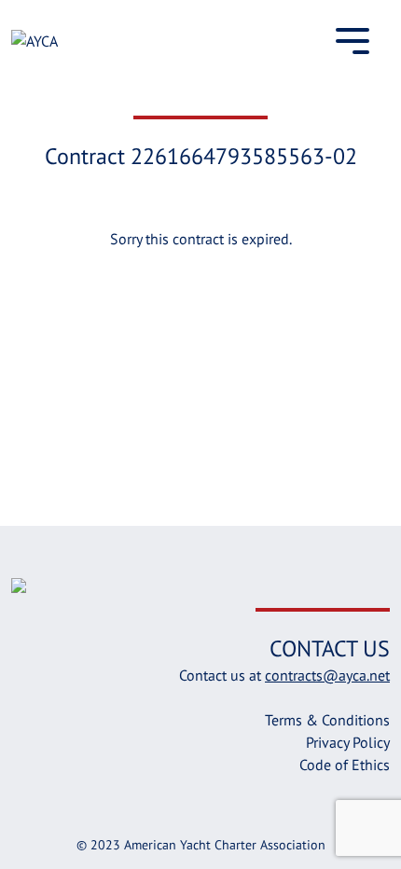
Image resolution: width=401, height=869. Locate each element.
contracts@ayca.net (327, 675)
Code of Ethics (344, 764)
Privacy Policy (348, 742)
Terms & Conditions (327, 719)
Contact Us (330, 648)
